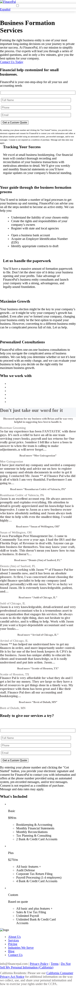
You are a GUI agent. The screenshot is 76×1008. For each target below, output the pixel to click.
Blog (11, 951)
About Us (14, 936)
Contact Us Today (11, 62)
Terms (55, 963)
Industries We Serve (21, 947)
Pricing (12, 944)
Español (5, 9)
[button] (38, 455)
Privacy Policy (39, 963)
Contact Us (15, 955)
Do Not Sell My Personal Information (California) (35, 965)
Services (13, 940)
